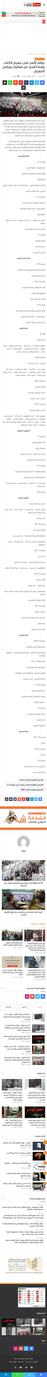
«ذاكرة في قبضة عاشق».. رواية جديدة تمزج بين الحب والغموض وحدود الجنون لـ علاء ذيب (16, 1017)
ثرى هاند (17, 1358)
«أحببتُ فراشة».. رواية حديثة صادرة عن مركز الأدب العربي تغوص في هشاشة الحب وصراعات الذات (17, 1027)
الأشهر (24, 1007)
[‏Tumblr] (27, 799)
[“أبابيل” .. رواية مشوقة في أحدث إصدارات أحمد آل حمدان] (39, 1146)
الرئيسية (40, 54)
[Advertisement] (23, 37)
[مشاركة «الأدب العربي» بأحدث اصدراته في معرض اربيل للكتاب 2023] (12, 962)
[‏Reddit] (19, 799)
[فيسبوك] (40, 799)
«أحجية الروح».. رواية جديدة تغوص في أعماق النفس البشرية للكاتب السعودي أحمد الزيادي (17, 1060)
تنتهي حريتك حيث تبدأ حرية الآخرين (19, 1153)
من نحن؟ (28, 1361)
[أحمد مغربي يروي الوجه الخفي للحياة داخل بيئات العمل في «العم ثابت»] (38, 1039)
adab (40, 76)
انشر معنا (21, 1361)
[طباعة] (6, 799)
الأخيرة (39, 1007)
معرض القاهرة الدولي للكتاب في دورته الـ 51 (24, 785)
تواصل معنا (13, 1361)
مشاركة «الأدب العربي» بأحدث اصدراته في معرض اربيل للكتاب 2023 (12, 972)
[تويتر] (36, 799)
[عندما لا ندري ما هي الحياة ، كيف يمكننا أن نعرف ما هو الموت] (39, 1186)
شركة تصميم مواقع (26, 1358)
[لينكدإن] (32, 799)
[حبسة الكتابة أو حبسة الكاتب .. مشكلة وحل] (39, 1166)
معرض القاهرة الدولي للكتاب (30, 780)
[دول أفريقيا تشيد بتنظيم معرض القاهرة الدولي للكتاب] (12, 935)
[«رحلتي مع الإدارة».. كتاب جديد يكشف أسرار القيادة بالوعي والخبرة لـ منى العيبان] (38, 1049)
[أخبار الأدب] (32, 5)
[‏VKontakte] (15, 799)
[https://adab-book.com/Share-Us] (23, 14)
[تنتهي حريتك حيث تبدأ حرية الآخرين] (39, 1156)
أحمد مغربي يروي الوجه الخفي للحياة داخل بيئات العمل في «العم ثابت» (36, 1122)
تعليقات (8, 1007)
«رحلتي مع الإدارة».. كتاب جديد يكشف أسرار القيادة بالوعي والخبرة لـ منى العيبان (17, 1049)
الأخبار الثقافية (32, 54)
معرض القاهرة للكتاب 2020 (31, 790)
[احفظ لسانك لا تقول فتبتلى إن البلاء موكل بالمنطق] (39, 1176)
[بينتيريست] (23, 799)
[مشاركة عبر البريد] (11, 799)
